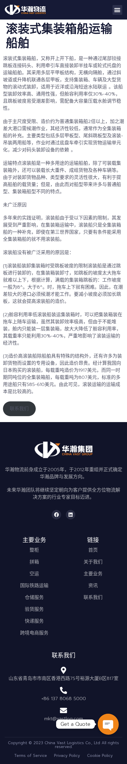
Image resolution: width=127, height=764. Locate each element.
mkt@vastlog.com (63, 718)
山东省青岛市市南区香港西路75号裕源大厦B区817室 (63, 678)
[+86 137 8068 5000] (63, 690)
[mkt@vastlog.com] (63, 710)
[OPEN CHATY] (108, 724)
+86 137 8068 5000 (63, 698)
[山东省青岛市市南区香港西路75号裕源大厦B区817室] (63, 670)
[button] (117, 10)
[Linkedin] (70, 514)
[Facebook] (56, 514)
